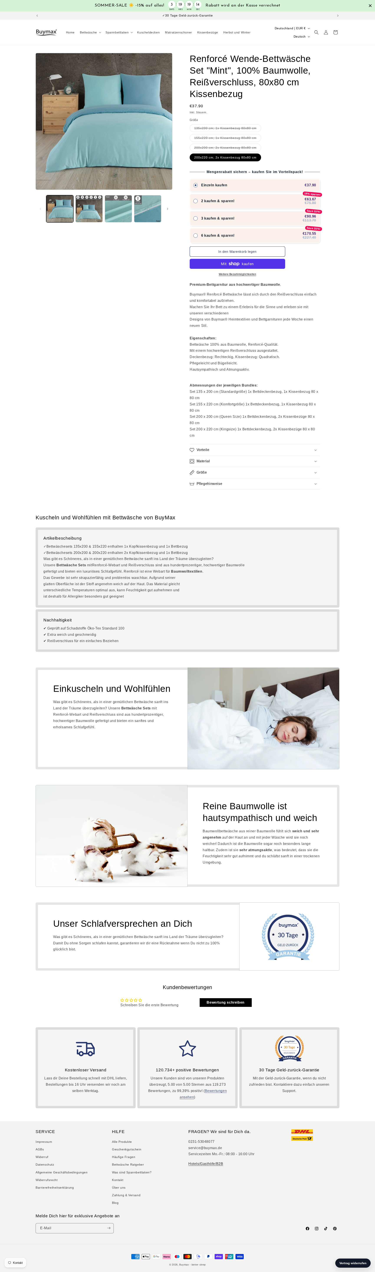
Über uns (119, 1187)
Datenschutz (45, 1164)
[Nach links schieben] (40, 209)
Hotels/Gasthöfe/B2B (205, 1164)
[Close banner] (370, 5)
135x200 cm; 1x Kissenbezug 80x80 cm (227, 129)
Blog (115, 1203)
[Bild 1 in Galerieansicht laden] (59, 208)
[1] (89, 208)
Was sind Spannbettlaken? (131, 1172)
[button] (90, 32)
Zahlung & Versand (126, 1195)
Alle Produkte (122, 1141)
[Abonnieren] (108, 1228)
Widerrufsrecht (47, 1180)
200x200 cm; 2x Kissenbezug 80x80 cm (227, 149)
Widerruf (42, 1157)
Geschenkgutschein (126, 1149)
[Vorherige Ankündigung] (37, 16)
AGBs (40, 1149)
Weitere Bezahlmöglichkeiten (237, 274)
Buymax (184, 1264)
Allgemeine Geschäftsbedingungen (62, 1172)
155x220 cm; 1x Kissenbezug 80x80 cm (227, 139)
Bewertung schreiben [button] (225, 1002)
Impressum (44, 1141)
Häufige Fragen (123, 1157)
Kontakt (117, 1180)
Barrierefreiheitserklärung (55, 1187)
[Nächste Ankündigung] (338, 16)
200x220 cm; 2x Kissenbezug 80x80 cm (225, 157)
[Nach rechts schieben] (167, 209)
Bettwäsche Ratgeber (128, 1164)
